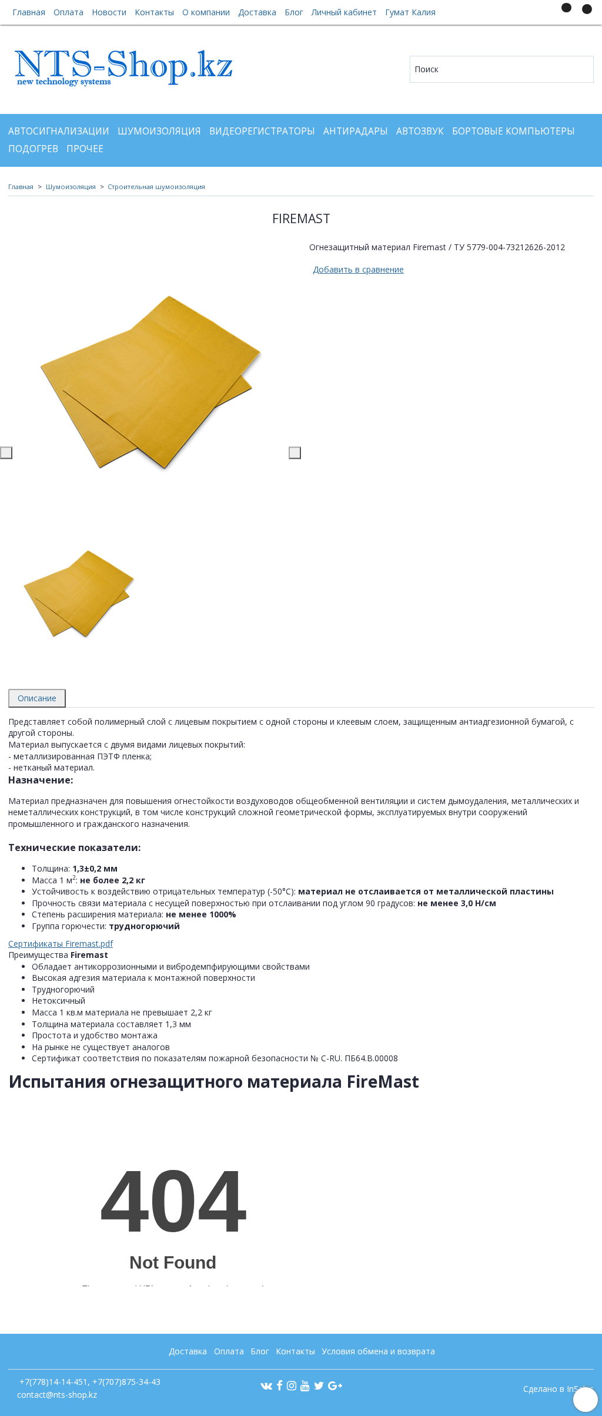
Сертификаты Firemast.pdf (60, 943)
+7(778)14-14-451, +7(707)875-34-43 (88, 1381)
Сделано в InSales (558, 1389)
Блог (294, 12)
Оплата (68, 12)
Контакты (154, 12)
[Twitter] (319, 1385)
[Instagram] (291, 1385)
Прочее (84, 149)
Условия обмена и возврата (378, 1351)
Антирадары (355, 131)
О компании (206, 12)
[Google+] (335, 1385)
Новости (109, 12)
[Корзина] (581, 14)
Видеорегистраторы (262, 131)
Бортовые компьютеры (513, 131)
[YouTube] (305, 1385)
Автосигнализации (58, 131)
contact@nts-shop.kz (57, 1394)
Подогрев (33, 149)
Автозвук (420, 131)
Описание (37, 698)
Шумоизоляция (159, 131)
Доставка (257, 12)
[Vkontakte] (266, 1385)
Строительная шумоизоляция (156, 186)
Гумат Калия (410, 12)
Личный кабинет (344, 12)
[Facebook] (279, 1385)
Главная (28, 12)
